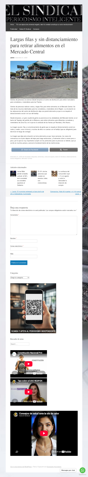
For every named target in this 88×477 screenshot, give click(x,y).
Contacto (36, 29)
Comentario (14, 215)
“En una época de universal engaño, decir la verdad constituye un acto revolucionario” (44, 24)
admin (12, 58)
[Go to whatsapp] (82, 470)
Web (11, 254)
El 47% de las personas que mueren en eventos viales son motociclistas (42, 177)
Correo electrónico (16, 246)
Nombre (13, 238)
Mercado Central (27, 158)
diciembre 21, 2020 (21, 58)
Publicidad (13, 29)
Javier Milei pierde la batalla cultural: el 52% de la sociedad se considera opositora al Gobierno (22, 178)
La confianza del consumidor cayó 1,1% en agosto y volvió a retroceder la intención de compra (64, 178)
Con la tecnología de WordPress (21, 467)
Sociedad (28, 157)
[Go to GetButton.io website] (82, 474)
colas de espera (50, 157)
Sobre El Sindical (25, 29)
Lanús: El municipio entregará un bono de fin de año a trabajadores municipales (27, 192)
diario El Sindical (60, 157)
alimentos (41, 157)
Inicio (12, 24)
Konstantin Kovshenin (54, 467)
